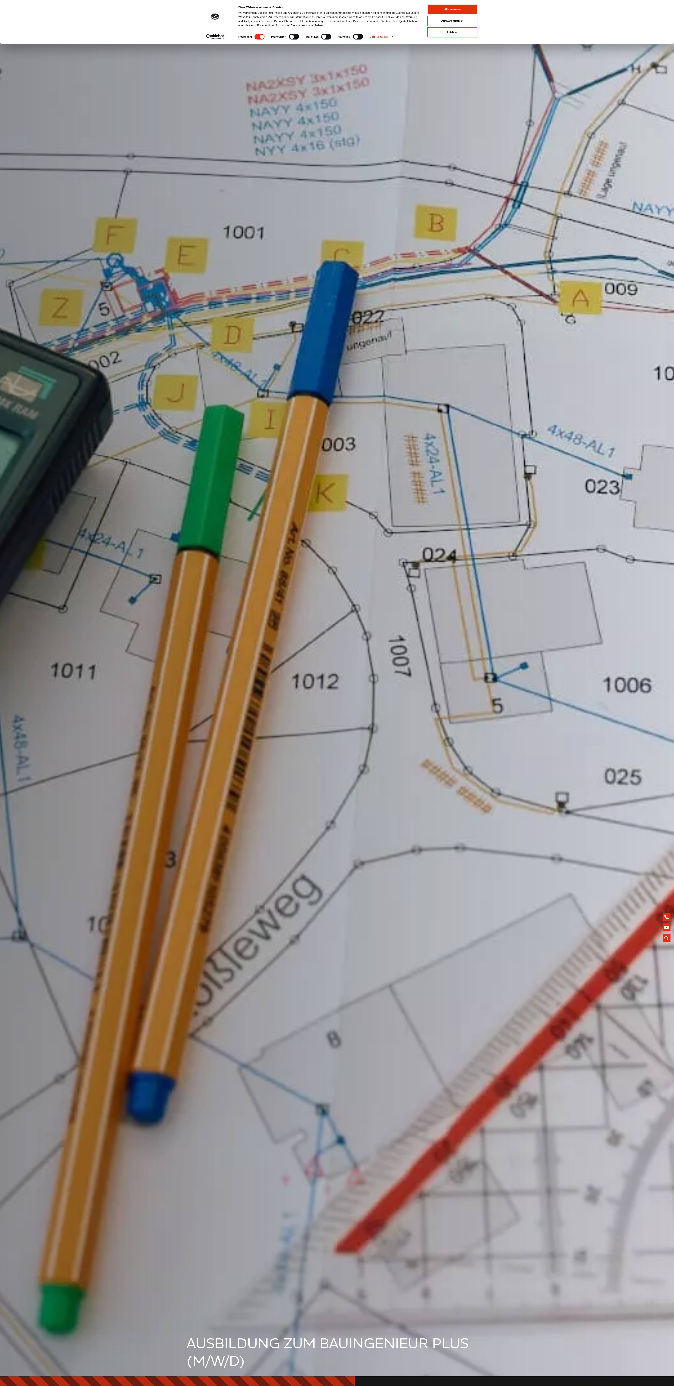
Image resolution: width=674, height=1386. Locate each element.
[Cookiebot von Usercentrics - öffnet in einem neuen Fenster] (215, 37)
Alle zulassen (452, 9)
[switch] (294, 37)
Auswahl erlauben (452, 20)
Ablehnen (452, 32)
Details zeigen (379, 36)
